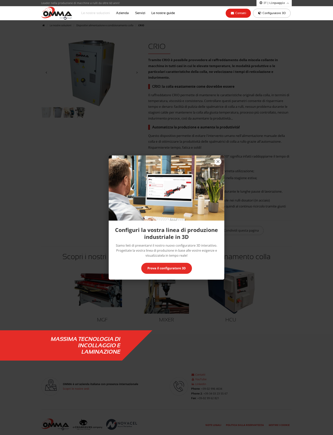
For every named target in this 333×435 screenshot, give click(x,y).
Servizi (140, 13)
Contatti (240, 13)
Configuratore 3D (274, 13)
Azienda (122, 13)
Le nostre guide (163, 13)
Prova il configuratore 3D (166, 268)
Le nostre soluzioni (95, 13)
